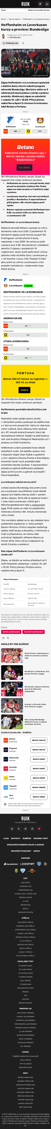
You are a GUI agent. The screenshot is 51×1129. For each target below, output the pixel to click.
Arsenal (25, 992)
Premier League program (25, 1028)
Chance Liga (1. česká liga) (25, 894)
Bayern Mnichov (25, 1003)
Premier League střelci (25, 937)
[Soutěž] (40, 4)
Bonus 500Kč (39, 759)
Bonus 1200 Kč (39, 740)
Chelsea (25, 999)
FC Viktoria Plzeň (25, 973)
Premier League (25, 897)
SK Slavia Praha (25, 969)
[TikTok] (25, 829)
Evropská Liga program (25, 1020)
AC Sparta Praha (25, 966)
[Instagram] (32, 829)
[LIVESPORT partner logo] (27, 864)
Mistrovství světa (25, 912)
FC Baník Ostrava (25, 977)
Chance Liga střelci (25, 933)
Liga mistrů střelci (25, 922)
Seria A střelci (25, 948)
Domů (3, 19)
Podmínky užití (40, 838)
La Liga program (25, 1031)
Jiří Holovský (14, 37)
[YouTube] (39, 829)
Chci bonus (24, 167)
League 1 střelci (25, 952)
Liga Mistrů (25, 883)
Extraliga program (25, 1043)
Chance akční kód (25, 1103)
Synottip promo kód (25, 1089)
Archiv (36, 851)
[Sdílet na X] (8, 638)
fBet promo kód (25, 1107)
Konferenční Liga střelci (25, 930)
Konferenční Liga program (26, 1024)
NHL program (25, 1046)
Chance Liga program (25, 1017)
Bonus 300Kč (39, 797)
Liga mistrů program (25, 1013)
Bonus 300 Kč (39, 750)
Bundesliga (25, 905)
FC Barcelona (25, 984)
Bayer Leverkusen (11, 632)
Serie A (25, 909)
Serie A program (25, 1039)
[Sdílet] (23, 43)
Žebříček (27, 838)
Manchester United (25, 988)
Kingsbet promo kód (25, 1081)
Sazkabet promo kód (25, 1092)
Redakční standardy (21, 851)
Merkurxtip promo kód (25, 1085)
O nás (6, 838)
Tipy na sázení (14, 19)
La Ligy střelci (26, 941)
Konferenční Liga (25, 890)
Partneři (25, 858)
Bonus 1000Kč (38, 787)
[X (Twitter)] (19, 829)
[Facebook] (12, 829)
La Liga (25, 901)
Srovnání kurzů (25, 1067)
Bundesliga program (25, 1035)
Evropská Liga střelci (25, 926)
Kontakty (15, 838)
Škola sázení (25, 1060)
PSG (25, 995)
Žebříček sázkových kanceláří (25, 1056)
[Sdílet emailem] (12, 638)
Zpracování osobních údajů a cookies (25, 845)
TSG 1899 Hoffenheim (33, 632)
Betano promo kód (25, 1077)
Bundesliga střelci (25, 945)
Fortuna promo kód (25, 1096)
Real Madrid (25, 981)
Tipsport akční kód (25, 1100)
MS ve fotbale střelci (25, 956)
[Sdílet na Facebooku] (3, 638)
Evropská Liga (25, 886)
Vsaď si (24, 390)
